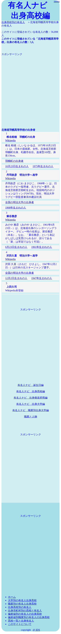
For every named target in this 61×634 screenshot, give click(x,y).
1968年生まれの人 (15, 207)
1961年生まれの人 (41, 247)
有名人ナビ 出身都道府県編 (30, 397)
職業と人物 (30, 416)
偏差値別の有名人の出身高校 (25, 614)
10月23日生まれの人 (17, 166)
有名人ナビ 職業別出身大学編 (30, 410)
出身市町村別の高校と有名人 (25, 610)
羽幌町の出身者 (14, 161)
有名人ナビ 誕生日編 (31, 385)
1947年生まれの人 (41, 278)
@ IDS (36, 630)
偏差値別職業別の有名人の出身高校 (29, 617)
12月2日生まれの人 (16, 278)
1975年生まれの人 (43, 166)
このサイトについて (19, 624)
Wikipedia (10, 140)
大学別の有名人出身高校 (22, 600)
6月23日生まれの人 (16, 247)
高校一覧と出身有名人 (21, 620)
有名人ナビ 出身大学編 (30, 404)
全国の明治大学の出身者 (19, 202)
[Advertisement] (30, 86)
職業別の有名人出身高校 (22, 603)
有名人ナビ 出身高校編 (30, 391)
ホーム (12, 597)
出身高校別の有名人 (13, 22)
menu (57, 1)
